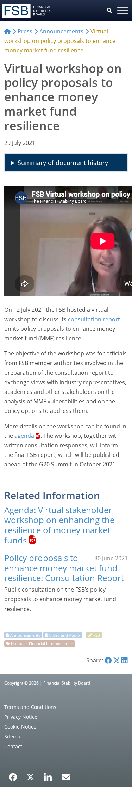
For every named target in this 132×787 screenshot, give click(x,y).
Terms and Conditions (30, 707)
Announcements (25, 635)
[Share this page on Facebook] (108, 660)
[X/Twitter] (30, 776)
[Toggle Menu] (122, 10)
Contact (13, 746)
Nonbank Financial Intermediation (42, 643)
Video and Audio (64, 635)
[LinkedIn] (48, 774)
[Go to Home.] (7, 31)
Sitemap (14, 736)
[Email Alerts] (66, 776)
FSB (96, 635)
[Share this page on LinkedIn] (124, 660)
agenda (24, 436)
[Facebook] (13, 774)
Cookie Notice (20, 726)
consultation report (94, 319)
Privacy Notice (20, 716)
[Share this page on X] (116, 660)
